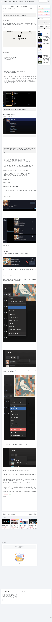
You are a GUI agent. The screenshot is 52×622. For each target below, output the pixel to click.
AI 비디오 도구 (47, 9)
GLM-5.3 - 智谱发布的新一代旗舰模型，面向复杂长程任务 (46, 59)
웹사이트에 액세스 (6, 71)
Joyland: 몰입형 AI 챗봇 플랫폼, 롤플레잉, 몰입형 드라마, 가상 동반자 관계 (14, 526)
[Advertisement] (19, 503)
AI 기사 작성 (46, 12)
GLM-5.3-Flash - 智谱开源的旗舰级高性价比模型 (46, 49)
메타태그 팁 (9, 179)
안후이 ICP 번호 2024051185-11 (11, 602)
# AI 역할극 (16, 527)
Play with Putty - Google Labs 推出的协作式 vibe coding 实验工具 (46, 37)
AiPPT (31, 593)
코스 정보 (27, 591)
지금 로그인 (19, 547)
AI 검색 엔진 (40, 14)
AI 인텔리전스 (41, 12)
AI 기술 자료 (31, 591)
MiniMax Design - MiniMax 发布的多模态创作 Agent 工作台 (46, 43)
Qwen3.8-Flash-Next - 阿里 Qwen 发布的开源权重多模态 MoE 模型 (46, 46)
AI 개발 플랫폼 (47, 14)
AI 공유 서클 (10, 1)
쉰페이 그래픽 (27, 593)
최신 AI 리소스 (5, 8)
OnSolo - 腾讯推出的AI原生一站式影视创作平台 (46, 56)
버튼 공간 (20, 593)
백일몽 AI (24, 593)
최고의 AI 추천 (41, 8)
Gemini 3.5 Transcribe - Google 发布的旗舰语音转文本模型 (46, 53)
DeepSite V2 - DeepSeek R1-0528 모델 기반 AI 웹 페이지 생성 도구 (5, 526)
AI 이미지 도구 (47, 15)
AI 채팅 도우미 (41, 11)
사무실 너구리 (22, 592)
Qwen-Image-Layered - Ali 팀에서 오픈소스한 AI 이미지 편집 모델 (23, 526)
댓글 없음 (4, 542)
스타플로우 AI (26, 592)
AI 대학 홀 (30, 592)
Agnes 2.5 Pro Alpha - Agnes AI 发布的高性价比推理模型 (46, 40)
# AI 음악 (10, 494)
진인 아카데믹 (34, 593)
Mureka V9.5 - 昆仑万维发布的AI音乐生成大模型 (46, 62)
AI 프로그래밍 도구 (46, 11)
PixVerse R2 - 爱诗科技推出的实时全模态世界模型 (46, 33)
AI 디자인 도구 (41, 9)
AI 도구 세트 (35, 591)
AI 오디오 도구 (47, 8)
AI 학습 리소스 (41, 15)
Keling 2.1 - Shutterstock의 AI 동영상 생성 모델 (32, 526)
